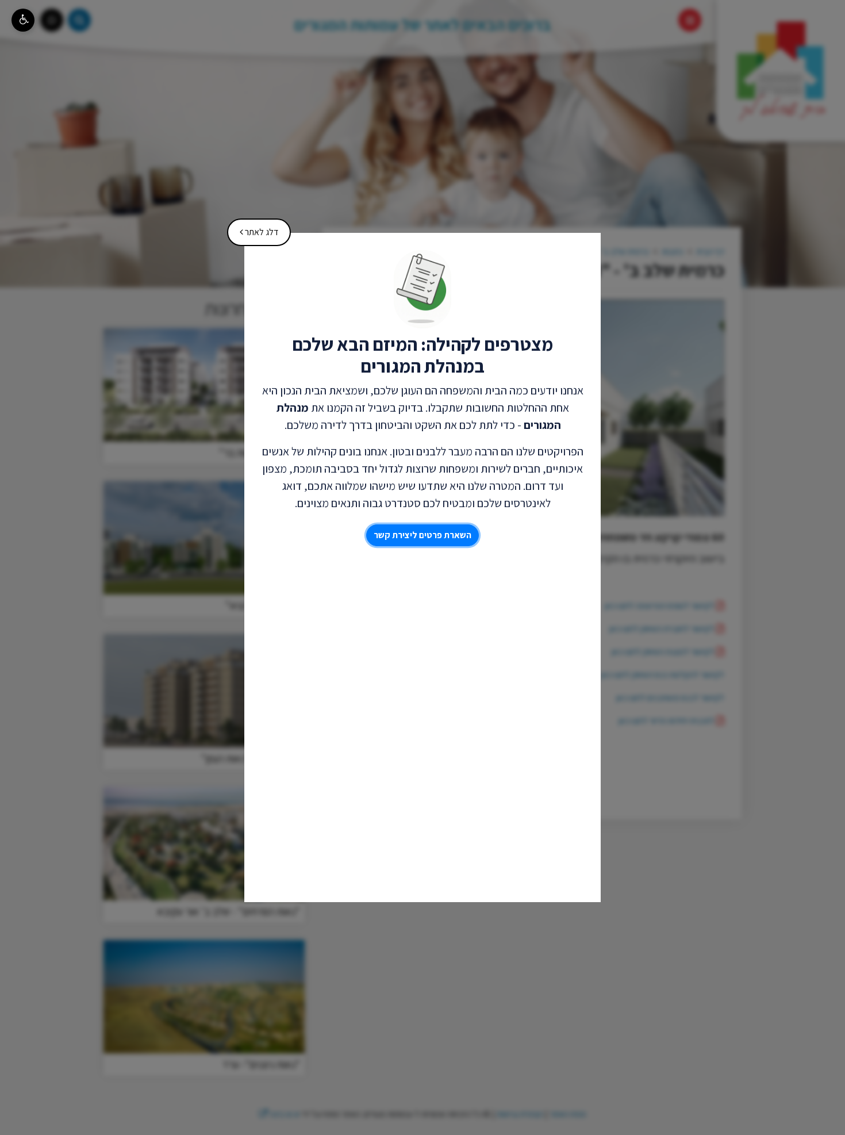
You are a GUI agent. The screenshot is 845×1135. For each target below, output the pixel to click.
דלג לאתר (255, 228)
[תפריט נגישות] (22, 20)
